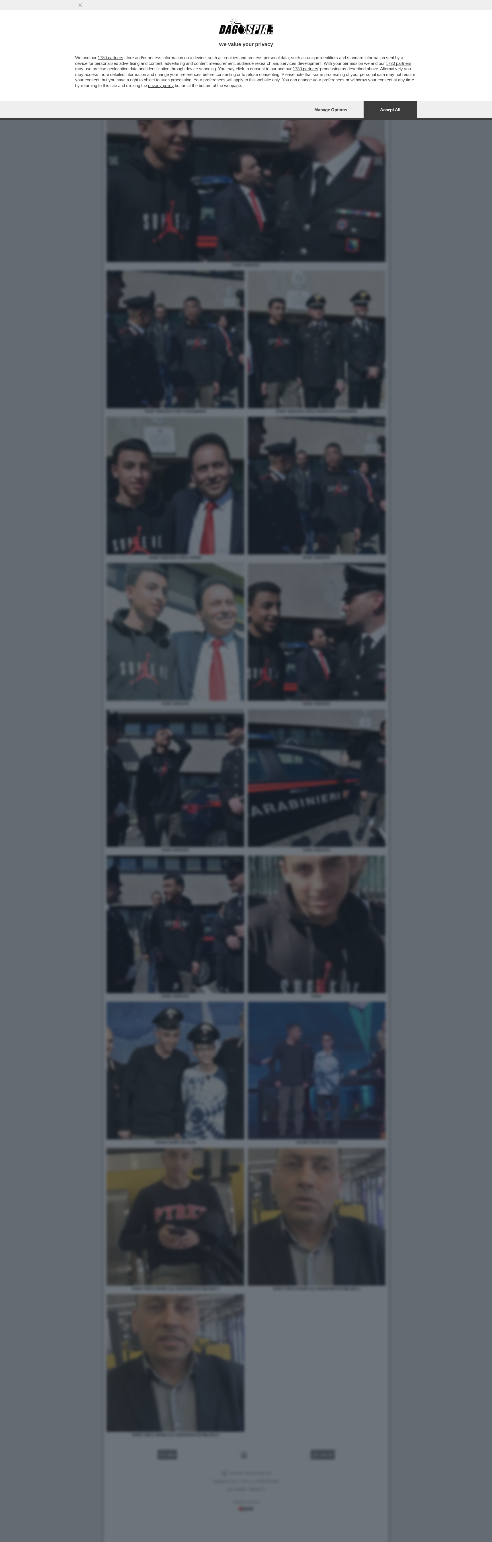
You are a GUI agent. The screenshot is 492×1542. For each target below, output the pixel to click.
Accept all (390, 109)
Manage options (330, 109)
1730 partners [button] (110, 57)
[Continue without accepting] (80, 5)
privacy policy (161, 85)
